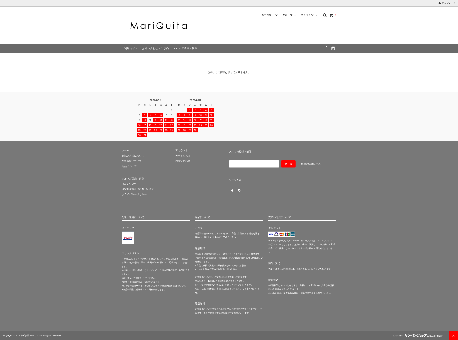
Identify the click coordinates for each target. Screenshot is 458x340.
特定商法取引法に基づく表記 (138, 189)
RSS (124, 183)
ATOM (132, 183)
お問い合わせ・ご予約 (155, 48)
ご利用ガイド (130, 48)
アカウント (447, 3)
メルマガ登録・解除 (185, 48)
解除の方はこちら (311, 163)
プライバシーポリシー (134, 194)
